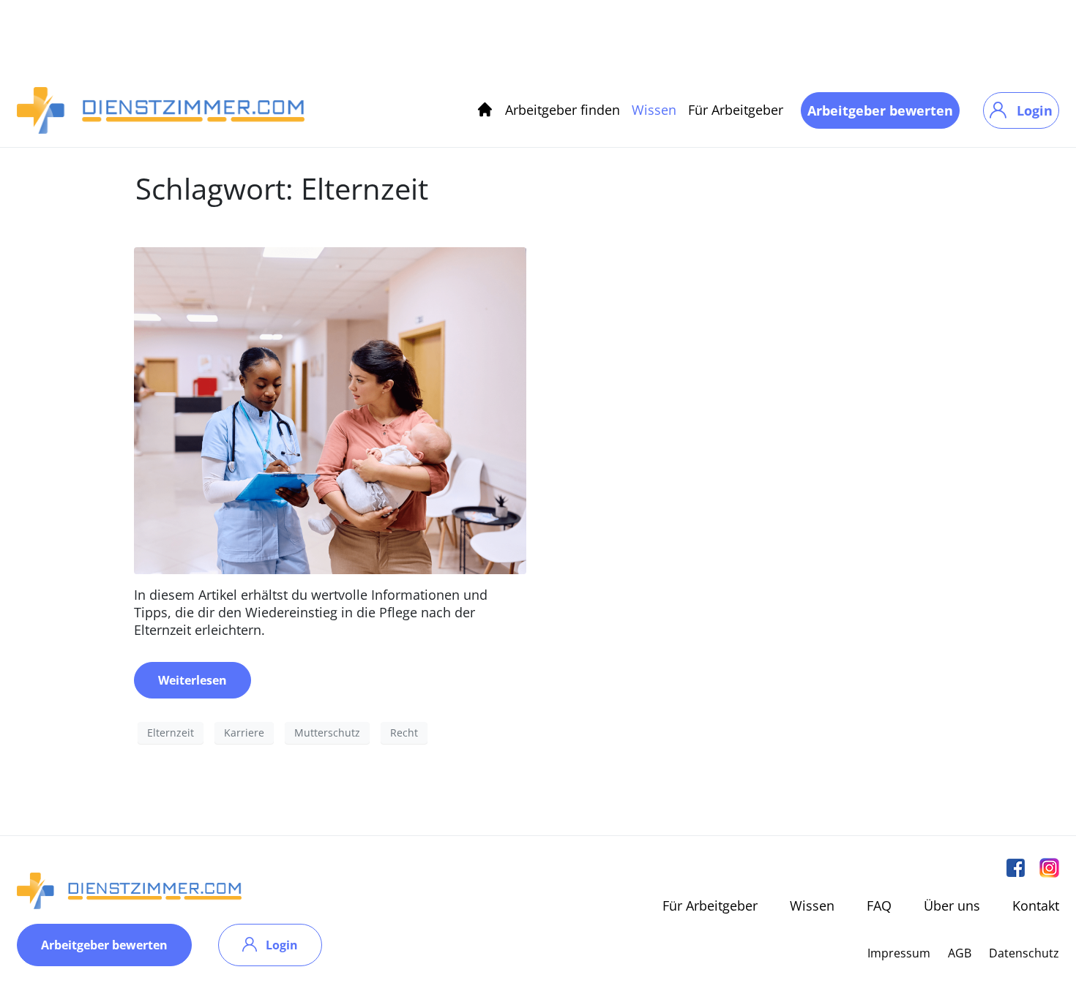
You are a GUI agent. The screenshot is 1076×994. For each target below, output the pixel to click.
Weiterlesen (192, 680)
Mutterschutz (327, 732)
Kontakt (1035, 905)
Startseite (484, 110)
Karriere (244, 732)
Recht (404, 732)
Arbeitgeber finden (562, 109)
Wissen (654, 109)
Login (1035, 110)
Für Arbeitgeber (735, 109)
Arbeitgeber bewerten (880, 110)
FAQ (879, 905)
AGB (959, 953)
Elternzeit (170, 732)
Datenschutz (1024, 953)
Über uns (952, 905)
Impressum (898, 953)
